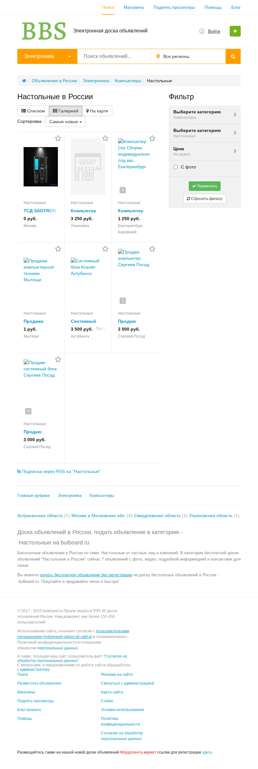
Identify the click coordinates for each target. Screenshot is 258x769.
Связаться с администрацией (127, 683)
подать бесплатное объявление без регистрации (86, 575)
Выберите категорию (197, 114)
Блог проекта (29, 710)
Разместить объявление (39, 683)
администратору (34, 669)
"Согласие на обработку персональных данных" (72, 658)
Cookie (107, 701)
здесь (207, 752)
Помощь (213, 7)
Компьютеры (102, 495)
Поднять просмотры (174, 7)
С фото (188, 166)
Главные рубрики (33, 495)
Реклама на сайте (117, 674)
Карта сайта (112, 692)
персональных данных (57, 648)
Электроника (70, 495)
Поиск (108, 7)
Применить (206, 186)
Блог (236, 7)
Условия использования (122, 710)
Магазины (134, 7)
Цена (181, 151)
